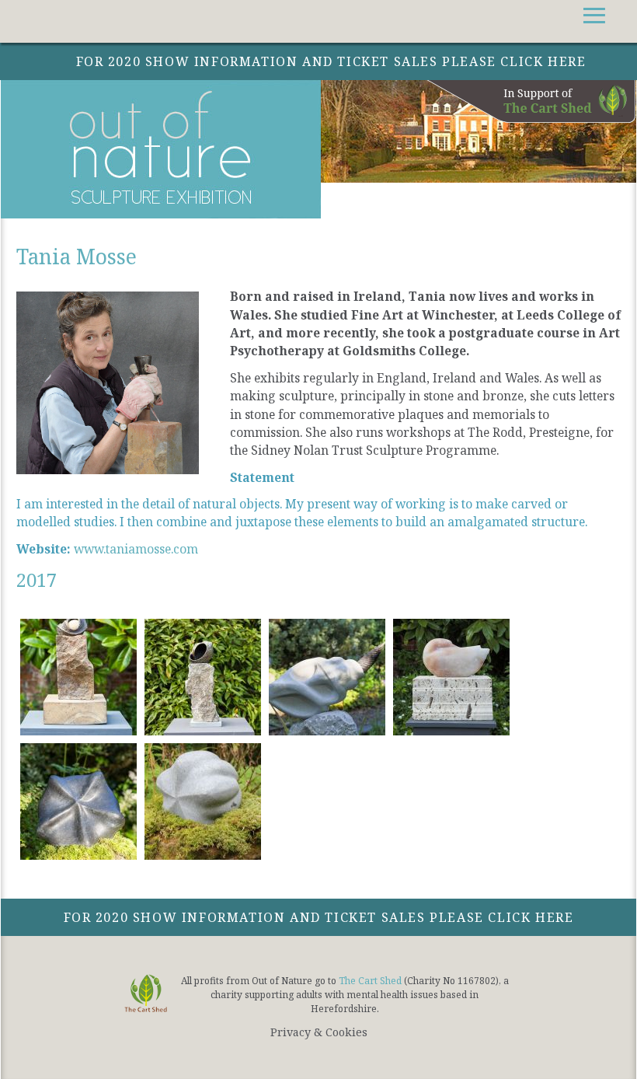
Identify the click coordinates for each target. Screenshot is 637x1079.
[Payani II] (202, 801)
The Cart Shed (370, 980)
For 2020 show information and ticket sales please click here (319, 917)
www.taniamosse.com (136, 548)
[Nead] (78, 676)
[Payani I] (78, 801)
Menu (610, 21)
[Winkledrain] (327, 676)
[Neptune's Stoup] (202, 676)
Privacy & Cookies (318, 1032)
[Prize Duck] (451, 676)
